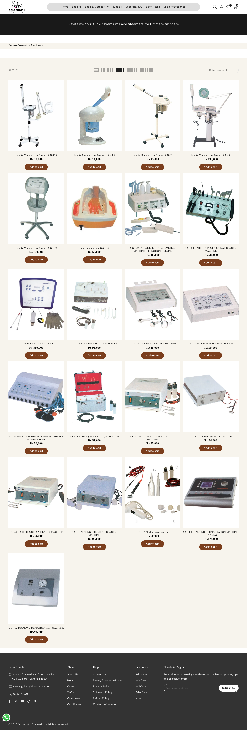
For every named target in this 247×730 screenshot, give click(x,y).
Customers (73, 698)
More (138, 698)
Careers (72, 686)
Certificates (74, 704)
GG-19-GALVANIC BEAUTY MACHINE (211, 436)
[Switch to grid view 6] (146, 70)
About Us (72, 674)
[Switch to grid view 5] (132, 70)
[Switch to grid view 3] (110, 70)
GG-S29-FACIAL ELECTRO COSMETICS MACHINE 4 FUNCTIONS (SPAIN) (152, 249)
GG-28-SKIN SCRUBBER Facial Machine (211, 343)
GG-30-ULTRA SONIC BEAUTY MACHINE (152, 343)
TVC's (70, 692)
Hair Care (141, 680)
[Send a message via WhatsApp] (6, 717)
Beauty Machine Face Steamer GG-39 (152, 155)
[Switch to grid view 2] (102, 70)
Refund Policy (101, 698)
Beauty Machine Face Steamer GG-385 (94, 155)
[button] (61, 86)
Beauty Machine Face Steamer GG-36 (211, 155)
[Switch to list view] (96, 70)
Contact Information (105, 704)
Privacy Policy (101, 686)
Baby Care (141, 692)
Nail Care (140, 686)
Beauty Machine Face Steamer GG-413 (36, 155)
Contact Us (100, 674)
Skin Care (141, 674)
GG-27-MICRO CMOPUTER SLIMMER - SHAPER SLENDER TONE (36, 438)
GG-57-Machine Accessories (153, 532)
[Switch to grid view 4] (120, 70)
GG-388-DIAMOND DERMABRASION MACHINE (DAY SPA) (210, 533)
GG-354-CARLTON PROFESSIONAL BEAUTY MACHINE (210, 249)
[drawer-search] (215, 7)
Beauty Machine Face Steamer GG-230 (36, 248)
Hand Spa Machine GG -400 (94, 248)
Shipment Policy (102, 692)
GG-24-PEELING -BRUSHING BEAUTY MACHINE (94, 533)
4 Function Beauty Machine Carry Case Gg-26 (94, 436)
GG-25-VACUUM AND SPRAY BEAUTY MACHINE (152, 438)
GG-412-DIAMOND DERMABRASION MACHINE (36, 627)
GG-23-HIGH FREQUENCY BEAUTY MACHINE (36, 532)
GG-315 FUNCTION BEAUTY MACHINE (94, 343)
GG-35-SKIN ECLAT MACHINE (36, 343)
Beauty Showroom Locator (109, 680)
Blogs (70, 680)
